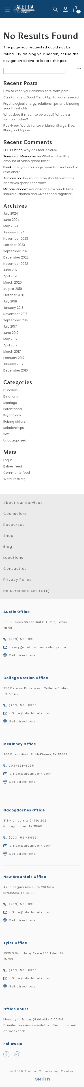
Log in (7, 460)
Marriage (10, 402)
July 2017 (10, 326)
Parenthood (12, 409)
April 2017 (10, 345)
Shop (8, 535)
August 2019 (12, 289)
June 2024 (11, 219)
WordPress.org (14, 479)
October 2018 (13, 295)
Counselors (15, 513)
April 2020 (10, 276)
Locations (13, 557)
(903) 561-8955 (23, 639)
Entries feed (12, 466)
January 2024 (14, 232)
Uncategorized (14, 440)
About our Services (23, 502)
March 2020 (12, 282)
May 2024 (11, 226)
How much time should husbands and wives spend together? (38, 180)
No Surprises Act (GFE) (26, 590)
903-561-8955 (21, 765)
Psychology (12, 415)
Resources (14, 524)
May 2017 (10, 339)
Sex (6, 434)
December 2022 (15, 257)
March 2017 (12, 351)
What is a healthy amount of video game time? (36, 158)
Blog (7, 546)
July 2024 (10, 213)
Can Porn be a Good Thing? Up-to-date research (41, 97)
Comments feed (16, 472)
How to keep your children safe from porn (36, 91)
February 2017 (14, 358)
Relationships (13, 428)
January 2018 (13, 307)
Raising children (15, 421)
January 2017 (13, 364)
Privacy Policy (17, 579)
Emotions (10, 396)
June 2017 (11, 332)
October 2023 (14, 245)
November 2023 (15, 238)
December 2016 (15, 370)
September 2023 (16, 251)
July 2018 (10, 301)
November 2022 (15, 263)
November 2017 (15, 314)
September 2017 (16, 320)
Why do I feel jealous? (41, 150)
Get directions (22, 655)
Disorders (10, 390)
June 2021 (10, 270)
